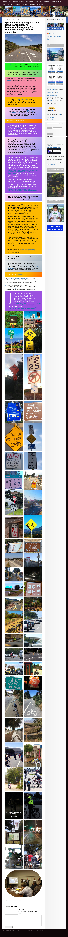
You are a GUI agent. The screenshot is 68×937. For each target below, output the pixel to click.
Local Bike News (32, 4)
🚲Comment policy (50, 117)
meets (18, 128)
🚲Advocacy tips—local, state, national (54, 36)
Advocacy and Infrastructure (18, 1)
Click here (12, 64)
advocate (9, 80)
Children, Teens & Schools (8, 4)
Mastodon (48, 140)
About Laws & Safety (7, 1)
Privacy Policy (49, 234)
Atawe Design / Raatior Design (40, 930)
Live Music (25, 4)
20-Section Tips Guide (23, 16)
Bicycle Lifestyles (38, 1)
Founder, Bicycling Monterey (15, 19)
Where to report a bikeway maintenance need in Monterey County (20, 278)
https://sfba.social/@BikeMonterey (53, 147)
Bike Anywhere (47, 1)
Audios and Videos (29, 1)
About (15, 16)
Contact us (53, 164)
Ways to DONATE (51, 92)
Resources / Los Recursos (35, 16)
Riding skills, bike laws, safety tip (54, 34)
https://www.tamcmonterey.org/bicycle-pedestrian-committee (25, 304)
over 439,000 (22, 99)
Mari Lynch (14, 930)
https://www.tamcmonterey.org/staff (22, 308)
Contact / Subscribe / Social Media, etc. (49, 16)
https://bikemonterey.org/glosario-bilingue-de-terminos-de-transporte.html (23, 190)
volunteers (55, 95)
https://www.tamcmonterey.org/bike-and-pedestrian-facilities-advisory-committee (23, 171)
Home (11, 16)
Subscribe (50, 115)
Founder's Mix (18, 4)
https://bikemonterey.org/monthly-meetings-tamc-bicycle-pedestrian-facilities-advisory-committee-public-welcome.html (22, 144)
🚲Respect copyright (51, 119)
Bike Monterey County (56, 1)
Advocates (20, 274)
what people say (53, 89)
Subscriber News (40, 4)
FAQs (57, 92)
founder (51, 100)
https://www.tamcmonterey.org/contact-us (14, 288)
